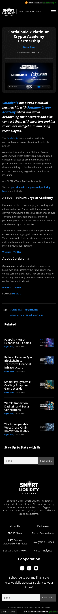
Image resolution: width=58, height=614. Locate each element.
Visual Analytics (43, 550)
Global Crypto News (43, 533)
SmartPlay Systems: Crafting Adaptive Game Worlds (17, 385)
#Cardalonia (16, 309)
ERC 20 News (14, 533)
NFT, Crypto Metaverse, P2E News (14, 542)
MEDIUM (16, 293)
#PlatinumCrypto (34, 315)
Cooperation (29, 558)
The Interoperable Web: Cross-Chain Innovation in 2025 (16, 427)
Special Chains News (15, 550)
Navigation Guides (43, 542)
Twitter (17, 251)
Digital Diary (29, 47)
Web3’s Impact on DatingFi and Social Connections (17, 406)
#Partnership (17, 315)
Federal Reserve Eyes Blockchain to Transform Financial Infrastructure (18, 362)
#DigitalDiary (31, 309)
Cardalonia (10, 103)
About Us (14, 526)
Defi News (43, 526)
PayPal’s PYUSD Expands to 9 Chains (17, 341)
